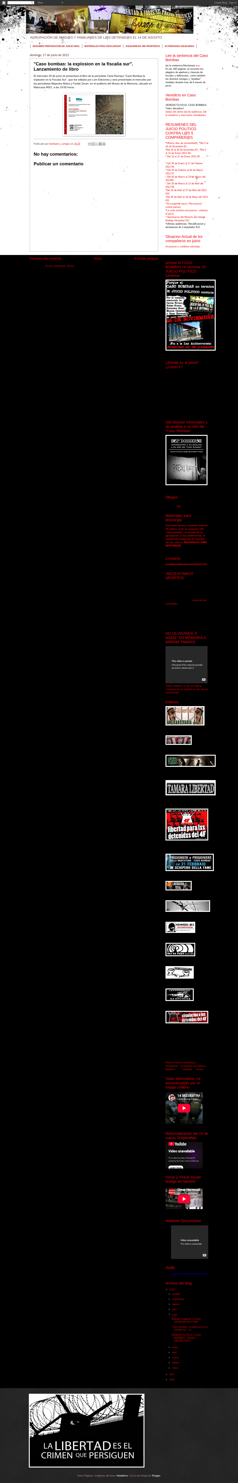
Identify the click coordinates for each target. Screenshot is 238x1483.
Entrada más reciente (46, 258)
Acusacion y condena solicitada (182, 246)
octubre (176, 1293)
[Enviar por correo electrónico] (90, 144)
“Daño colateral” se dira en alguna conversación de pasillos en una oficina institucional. (186, 689)
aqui (179, 506)
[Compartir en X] (97, 144)
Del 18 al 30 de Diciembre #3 (182, 149)
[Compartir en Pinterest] (104, 144)
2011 (172, 1374)
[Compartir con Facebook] (100, 144)
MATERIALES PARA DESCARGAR (102, 46)
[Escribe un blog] (93, 144)
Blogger (156, 1475)
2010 (172, 1379)
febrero (176, 1362)
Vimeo (199, 1069)
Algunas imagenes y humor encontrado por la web (186, 1320)
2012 (172, 1289)
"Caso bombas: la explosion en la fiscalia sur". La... (189, 1328)
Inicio (98, 258)
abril (174, 1352)
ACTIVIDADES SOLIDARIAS (179, 46)
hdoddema (122, 1475)
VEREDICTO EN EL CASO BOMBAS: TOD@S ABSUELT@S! (186, 1338)
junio (175, 1314)
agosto (176, 1304)
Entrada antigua (146, 258)
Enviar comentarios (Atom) (59, 266)
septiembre (178, 1299)
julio (174, 1309)
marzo (176, 1357)
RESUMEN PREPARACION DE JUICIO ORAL (56, 46)
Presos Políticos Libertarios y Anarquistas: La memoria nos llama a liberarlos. (185, 1066)
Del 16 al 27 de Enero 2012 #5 (183, 156)
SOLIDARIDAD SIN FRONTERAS (143, 46)
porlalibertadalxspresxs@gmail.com (186, 564)
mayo (175, 1347)
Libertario (187, 1069)
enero (175, 1367)
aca (197, 65)
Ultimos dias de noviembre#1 (182, 143)
